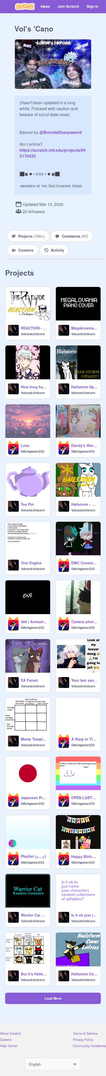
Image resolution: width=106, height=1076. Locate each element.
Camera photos (84, 621)
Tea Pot (27, 504)
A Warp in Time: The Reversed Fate (84, 739)
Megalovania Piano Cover (84, 328)
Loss (25, 445)
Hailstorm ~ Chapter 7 (84, 504)
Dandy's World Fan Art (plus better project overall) (84, 445)
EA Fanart (29, 680)
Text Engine (31, 562)
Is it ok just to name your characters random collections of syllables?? (84, 915)
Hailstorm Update (84, 386)
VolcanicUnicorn (33, 334)
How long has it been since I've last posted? (34, 386)
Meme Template (34, 739)
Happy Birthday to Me (84, 856)
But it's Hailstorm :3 (34, 973)
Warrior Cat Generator (34, 915)
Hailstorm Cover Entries (84, 973)
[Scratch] (24, 6)
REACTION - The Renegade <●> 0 (34, 328)
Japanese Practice (34, 797)
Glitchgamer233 (32, 451)
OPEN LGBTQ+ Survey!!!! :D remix (84, 797)
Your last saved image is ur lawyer (84, 680)
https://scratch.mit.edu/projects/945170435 (53, 150)
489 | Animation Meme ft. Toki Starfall (34, 621)
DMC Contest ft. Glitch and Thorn (84, 562)
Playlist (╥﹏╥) (33, 856)
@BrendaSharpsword (60, 132)
